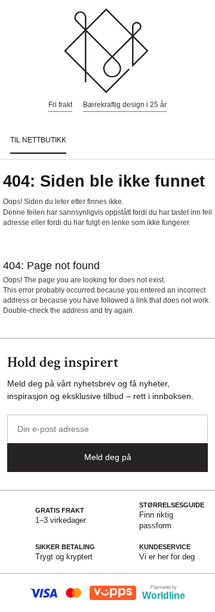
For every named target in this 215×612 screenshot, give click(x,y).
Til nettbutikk (38, 140)
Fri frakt (60, 105)
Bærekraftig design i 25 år (125, 105)
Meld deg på (107, 457)
